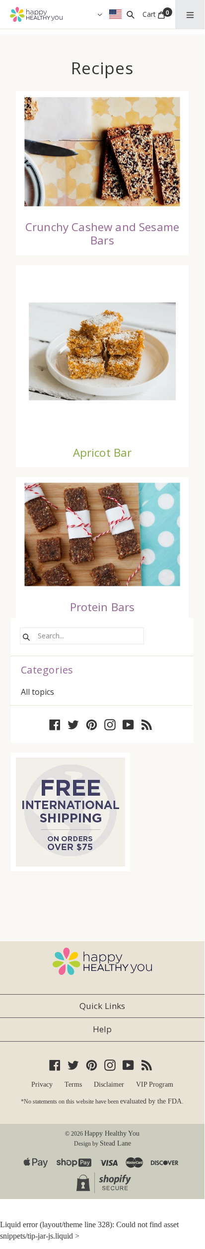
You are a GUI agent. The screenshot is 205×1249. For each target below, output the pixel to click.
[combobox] (82, 636)
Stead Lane (115, 1143)
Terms (73, 1084)
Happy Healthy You (111, 1133)
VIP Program (154, 1084)
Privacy (42, 1084)
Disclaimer (109, 1084)
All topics (37, 691)
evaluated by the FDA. (152, 1101)
